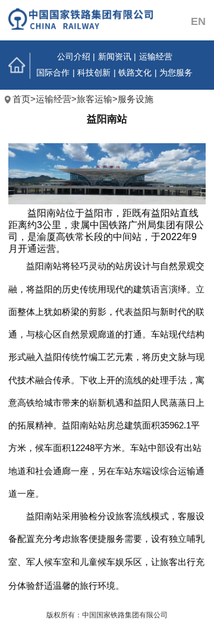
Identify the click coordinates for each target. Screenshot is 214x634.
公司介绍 (73, 56)
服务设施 (135, 99)
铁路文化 (135, 72)
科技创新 (94, 72)
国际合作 (53, 72)
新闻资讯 (114, 56)
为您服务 (176, 72)
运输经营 (155, 56)
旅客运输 (94, 99)
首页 (20, 65)
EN (198, 21)
